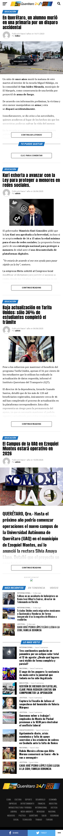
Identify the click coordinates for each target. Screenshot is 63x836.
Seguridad (54, 815)
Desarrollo (40, 799)
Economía (53, 799)
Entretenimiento (27, 803)
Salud (44, 815)
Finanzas (41, 803)
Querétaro (33, 815)
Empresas (13, 803)
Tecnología (27, 819)
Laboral (13, 811)
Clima (8, 799)
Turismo (49, 819)
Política (22, 815)
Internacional (41, 807)
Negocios (11, 815)
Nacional (52, 811)
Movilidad (41, 811)
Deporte (28, 799)
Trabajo (38, 819)
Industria (53, 803)
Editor (17, 36)
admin (17, 193)
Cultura (18, 799)
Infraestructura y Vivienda (20, 807)
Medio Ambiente (27, 811)
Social (16, 819)
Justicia (54, 807)
